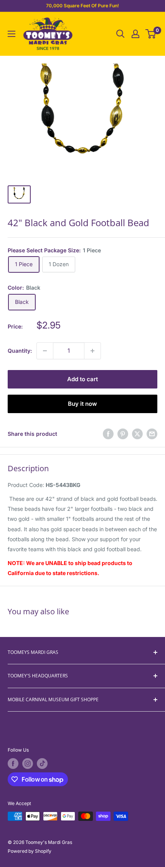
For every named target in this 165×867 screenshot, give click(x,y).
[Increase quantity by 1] (92, 351)
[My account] (135, 34)
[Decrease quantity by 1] (45, 351)
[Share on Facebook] (108, 433)
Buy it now (82, 403)
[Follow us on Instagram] (27, 763)
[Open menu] (11, 34)
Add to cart (82, 379)
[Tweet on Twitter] (137, 433)
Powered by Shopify (29, 851)
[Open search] (120, 34)
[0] (151, 33)
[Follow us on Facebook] (13, 763)
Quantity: (20, 350)
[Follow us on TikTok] (42, 763)
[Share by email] (152, 433)
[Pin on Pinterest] (122, 433)
